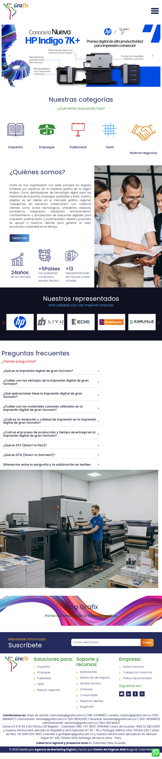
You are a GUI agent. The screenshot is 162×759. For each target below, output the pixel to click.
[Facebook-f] (135, 693)
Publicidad (78, 147)
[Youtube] (121, 693)
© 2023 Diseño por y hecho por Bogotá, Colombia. (81, 749)
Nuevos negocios (143, 153)
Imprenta (15, 147)
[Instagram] (142, 693)
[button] (4, 323)
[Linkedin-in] (128, 693)
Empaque (46, 147)
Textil (109, 147)
